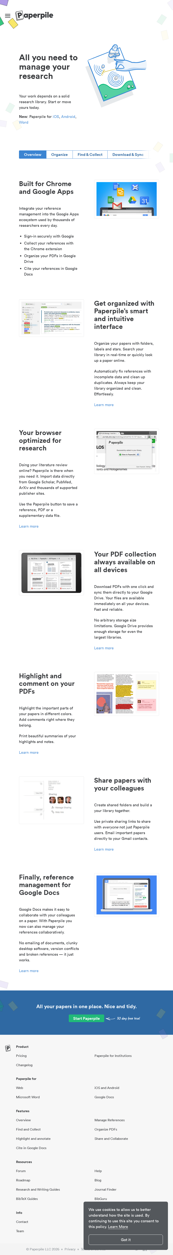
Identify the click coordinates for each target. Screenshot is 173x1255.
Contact (22, 1222)
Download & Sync (128, 154)
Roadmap (23, 1180)
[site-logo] (34, 16)
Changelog (24, 1065)
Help (98, 1171)
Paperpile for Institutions (113, 1056)
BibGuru (101, 1199)
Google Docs (104, 1097)
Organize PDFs (106, 1129)
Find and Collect (28, 1129)
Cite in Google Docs (31, 1148)
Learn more (104, 404)
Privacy (70, 1249)
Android (68, 116)
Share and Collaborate (111, 1138)
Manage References (110, 1120)
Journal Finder (105, 1189)
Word (23, 122)
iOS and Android (107, 1088)
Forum (21, 1171)
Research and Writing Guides (38, 1189)
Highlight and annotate (33, 1138)
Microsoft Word (28, 1097)
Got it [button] (126, 1239)
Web (19, 1088)
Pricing (21, 1056)
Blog (98, 1180)
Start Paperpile (86, 1018)
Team (20, 1231)
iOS (56, 116)
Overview (32, 154)
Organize (59, 154)
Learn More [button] (118, 1226)
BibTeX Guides (27, 1199)
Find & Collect (90, 154)
